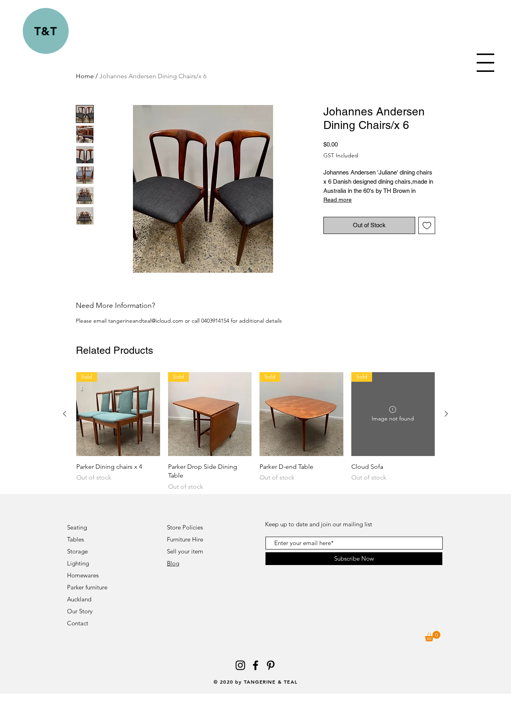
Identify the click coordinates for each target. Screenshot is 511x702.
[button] (485, 63)
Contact (78, 623)
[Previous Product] (64, 413)
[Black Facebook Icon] (255, 665)
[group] (255, 432)
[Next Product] (446, 413)
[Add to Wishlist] (427, 225)
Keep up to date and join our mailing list (318, 524)
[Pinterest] (270, 665)
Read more (337, 199)
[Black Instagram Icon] (240, 665)
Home (85, 76)
